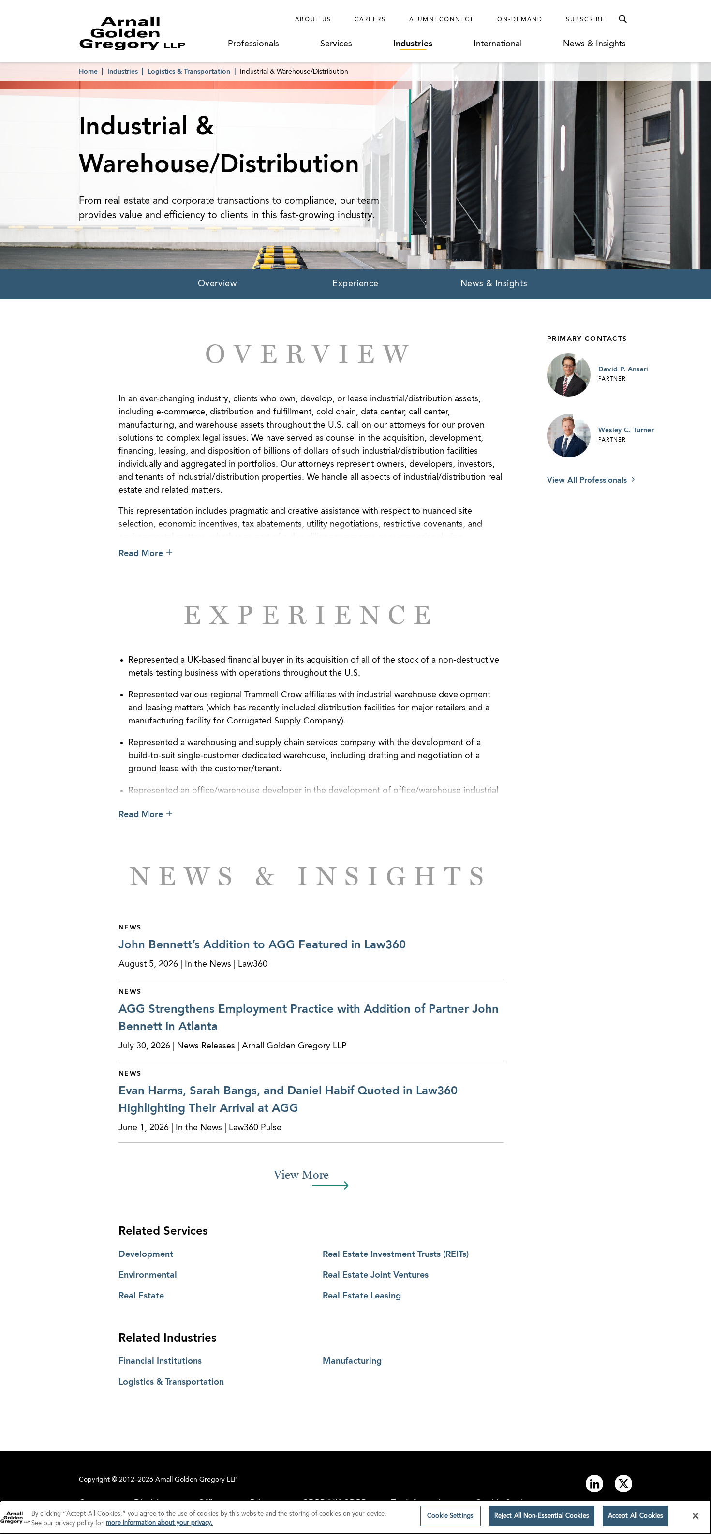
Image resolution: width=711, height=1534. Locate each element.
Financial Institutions (160, 1361)
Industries (412, 44)
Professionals (253, 44)
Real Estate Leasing (362, 1296)
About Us (313, 20)
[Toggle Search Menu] (622, 19)
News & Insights (594, 44)
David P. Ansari (623, 369)
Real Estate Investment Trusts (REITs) (396, 1254)
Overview (217, 284)
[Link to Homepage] (150, 33)
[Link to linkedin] (594, 1483)
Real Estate (141, 1296)
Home (88, 71)
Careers (370, 20)
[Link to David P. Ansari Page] (569, 375)
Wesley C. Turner (626, 430)
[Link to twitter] (623, 1483)
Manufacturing (352, 1361)
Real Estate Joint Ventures (376, 1275)
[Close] (695, 1515)
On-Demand (520, 20)
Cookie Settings (450, 1516)
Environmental (147, 1275)
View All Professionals (588, 481)
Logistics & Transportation (189, 71)
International (498, 44)
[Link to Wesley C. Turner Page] (569, 435)
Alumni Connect (441, 20)
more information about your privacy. (159, 1523)
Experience (355, 284)
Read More (140, 553)
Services (336, 44)
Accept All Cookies (635, 1516)
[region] (355, 1517)
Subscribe (585, 20)
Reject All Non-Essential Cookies (541, 1516)
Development (145, 1254)
